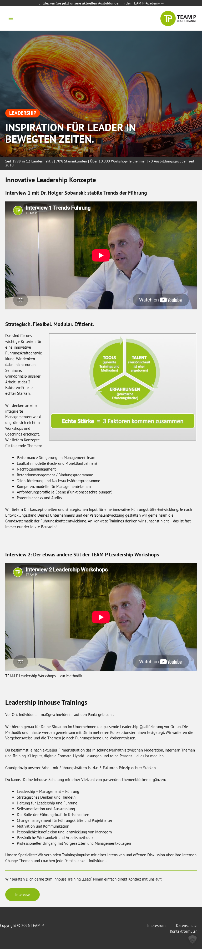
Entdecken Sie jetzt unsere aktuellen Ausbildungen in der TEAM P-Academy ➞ (101, 3)
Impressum (156, 925)
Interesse (22, 894)
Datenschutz (186, 925)
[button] (192, 939)
